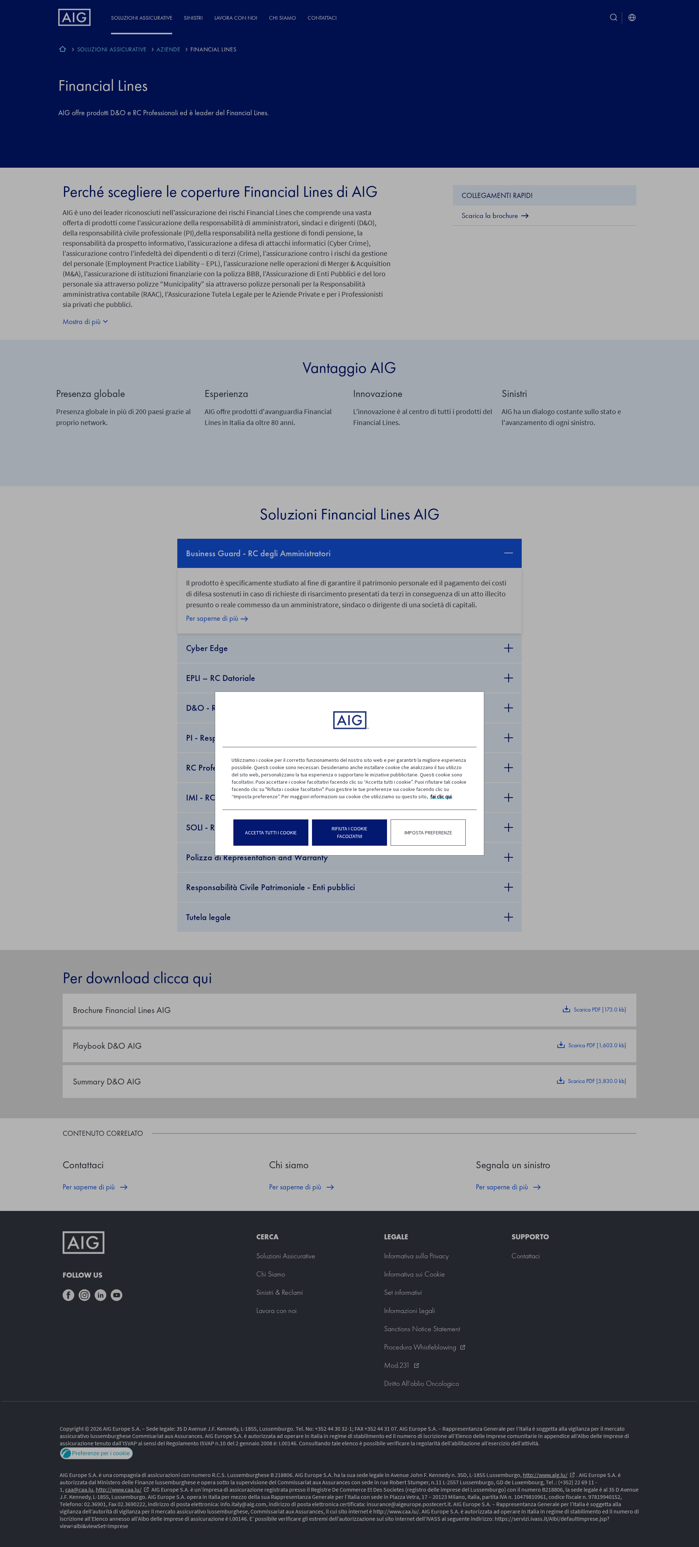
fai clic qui (441, 796)
